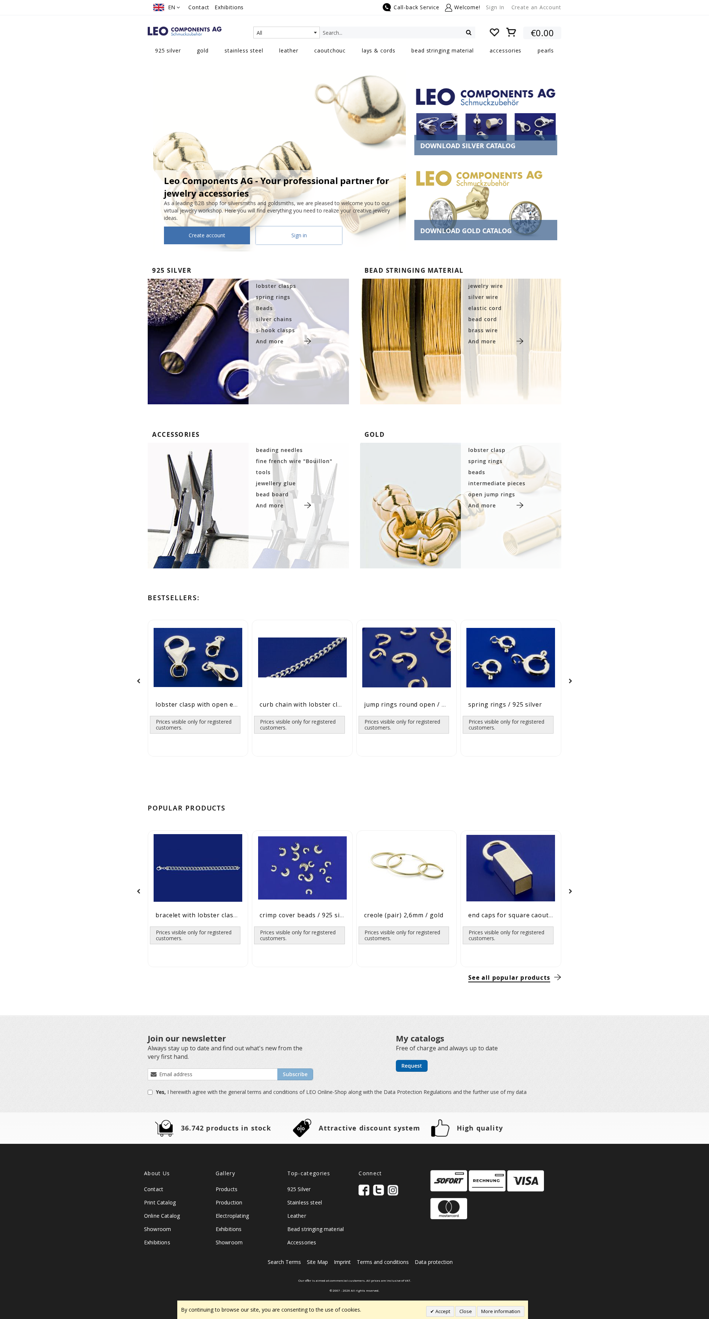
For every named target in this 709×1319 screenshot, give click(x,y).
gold (374, 434)
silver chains (274, 319)
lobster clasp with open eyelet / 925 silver (219, 704)
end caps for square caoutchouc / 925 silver (535, 915)
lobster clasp (487, 449)
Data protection (434, 1261)
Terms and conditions (383, 1261)
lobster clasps (276, 285)
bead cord (482, 319)
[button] (166, 7)
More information (500, 1311)
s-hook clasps (275, 330)
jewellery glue (276, 483)
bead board (272, 494)
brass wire (483, 330)
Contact (198, 7)
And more (270, 341)
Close (465, 1311)
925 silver (171, 270)
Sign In (495, 7)
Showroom (157, 1229)
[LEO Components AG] (185, 31)
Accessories (301, 1242)
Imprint (342, 1261)
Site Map (317, 1261)
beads (476, 472)
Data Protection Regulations (418, 1091)
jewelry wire (485, 285)
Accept (442, 1311)
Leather (296, 1215)
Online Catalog (162, 1215)
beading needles (279, 449)
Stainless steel (304, 1202)
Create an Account (536, 7)
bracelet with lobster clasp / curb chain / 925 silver (233, 915)
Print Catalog (160, 1202)
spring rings (273, 296)
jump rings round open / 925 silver (417, 704)
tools (263, 472)
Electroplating (232, 1215)
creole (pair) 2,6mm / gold (403, 915)
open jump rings (491, 494)
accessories (176, 434)
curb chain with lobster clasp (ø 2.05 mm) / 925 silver (340, 704)
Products (226, 1189)
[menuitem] (168, 50)
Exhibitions (229, 7)
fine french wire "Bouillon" (294, 461)
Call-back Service (416, 7)
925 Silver (299, 1189)
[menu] (354, 51)
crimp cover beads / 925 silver (305, 915)
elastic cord (485, 308)
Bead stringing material (315, 1229)
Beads (264, 308)
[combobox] (286, 32)
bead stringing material (414, 270)
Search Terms (284, 1261)
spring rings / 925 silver (505, 704)
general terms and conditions (263, 1091)
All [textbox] (259, 32)
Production (229, 1202)
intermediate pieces (496, 483)
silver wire (483, 296)
